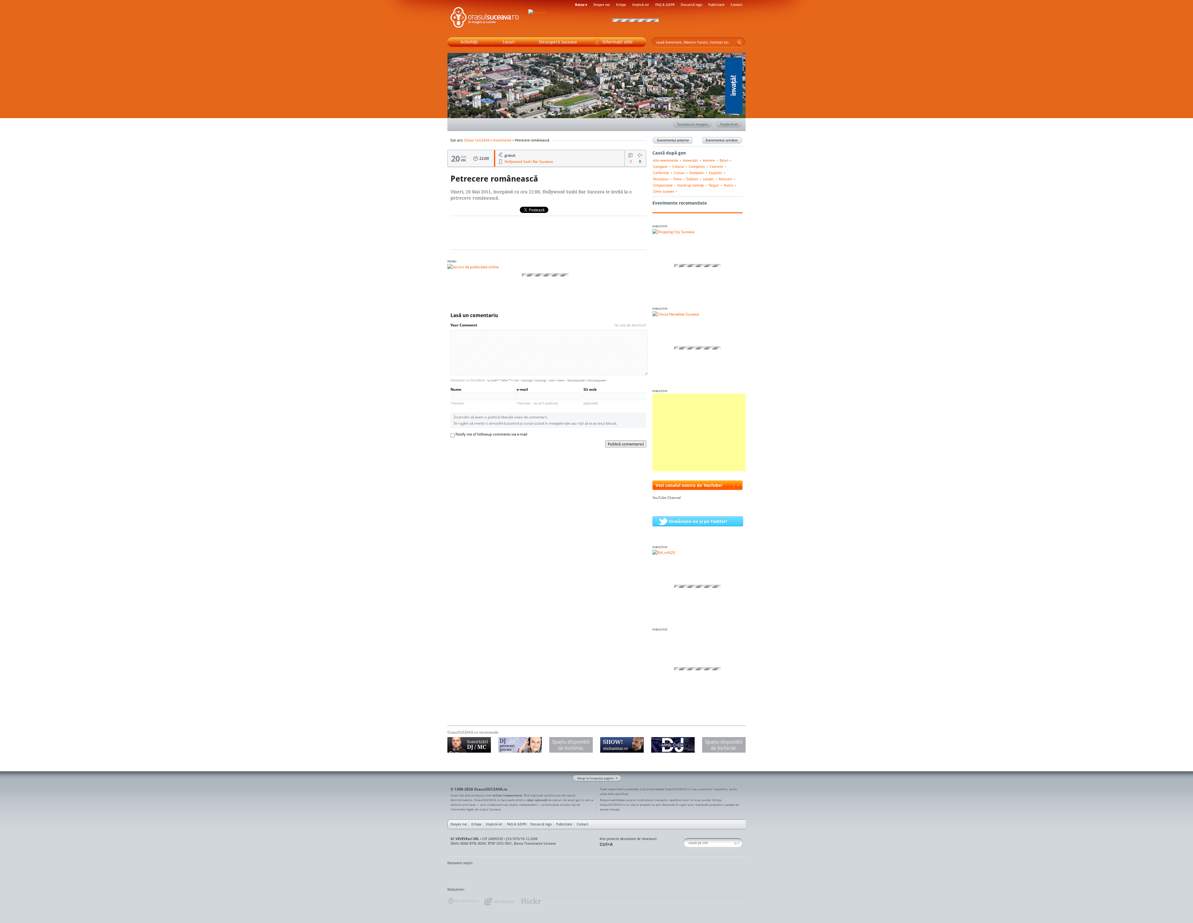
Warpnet (681, 875)
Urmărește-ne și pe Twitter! (698, 521)
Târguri (713, 185)
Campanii (660, 166)
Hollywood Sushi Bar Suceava (529, 161)
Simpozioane (663, 185)
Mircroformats (499, 901)
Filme (677, 179)
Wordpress (462, 901)
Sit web (590, 396)
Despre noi (601, 4)
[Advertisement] (699, 432)
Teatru (728, 185)
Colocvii (678, 166)
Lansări (708, 179)
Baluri (724, 160)
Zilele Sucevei (663, 191)
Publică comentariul (626, 443)
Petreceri (725, 179)
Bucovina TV (522, 875)
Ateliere (709, 160)
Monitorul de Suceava (460, 875)
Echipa (621, 4)
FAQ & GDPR (664, 4)
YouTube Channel (666, 497)
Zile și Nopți (710, 875)
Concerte (716, 166)
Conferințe (661, 173)
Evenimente (502, 140)
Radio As (734, 875)
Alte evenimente (665, 160)
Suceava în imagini (692, 124)
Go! (739, 42)
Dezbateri (696, 173)
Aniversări (690, 160)
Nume (457, 396)
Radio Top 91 (652, 875)
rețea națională (536, 800)
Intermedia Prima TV (610, 875)
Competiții (697, 166)
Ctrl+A (606, 844)
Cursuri (679, 173)
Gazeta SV (551, 875)
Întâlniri (692, 179)
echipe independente (507, 795)
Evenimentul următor (722, 140)
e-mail (538, 396)
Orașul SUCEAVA (484, 18)
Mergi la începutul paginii (595, 778)
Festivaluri (661, 179)
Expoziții (715, 173)
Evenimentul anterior (673, 140)
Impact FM (583, 875)
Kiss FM (630, 875)
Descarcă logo (691, 4)
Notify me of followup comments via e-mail (491, 434)
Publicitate (716, 4)
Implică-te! (640, 4)
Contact (737, 4)
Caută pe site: (685, 843)
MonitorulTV (493, 875)
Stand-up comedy (690, 185)
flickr (531, 901)
